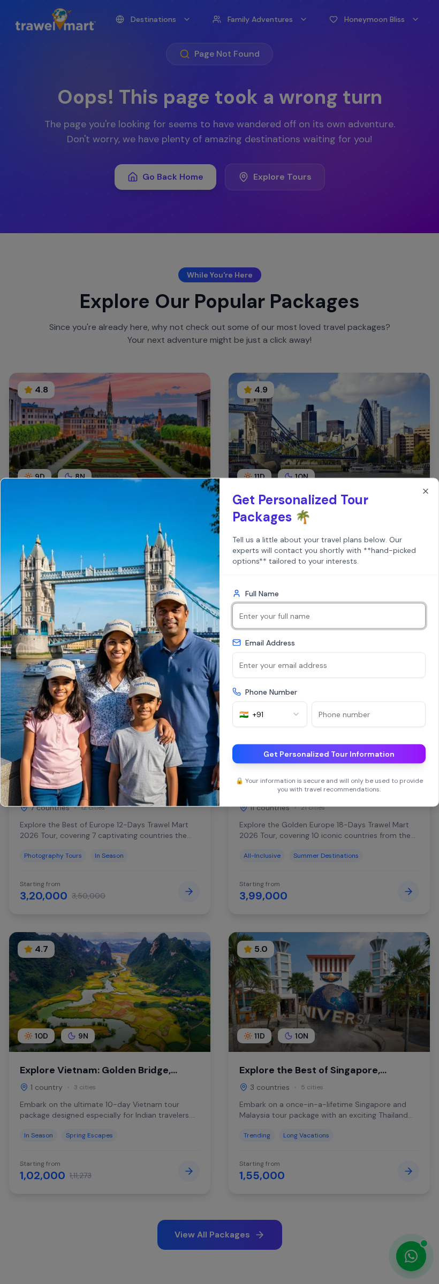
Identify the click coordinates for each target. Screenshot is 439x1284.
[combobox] (269, 714)
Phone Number (271, 691)
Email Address (270, 642)
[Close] (425, 491)
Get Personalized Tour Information (329, 753)
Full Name (262, 593)
